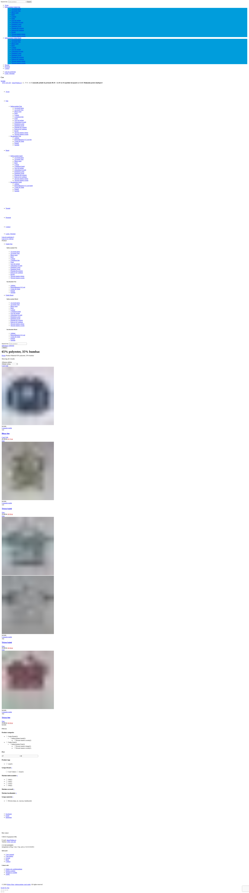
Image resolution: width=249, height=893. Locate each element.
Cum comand (10, 854)
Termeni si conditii (11, 872)
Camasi (13, 16)
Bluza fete (6, 433)
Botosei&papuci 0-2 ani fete (23, 139)
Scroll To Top (5, 888)
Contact (7, 68)
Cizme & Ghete (19, 141)
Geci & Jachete (16, 20)
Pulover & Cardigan (17, 30)
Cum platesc (9, 856)
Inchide (3, 81)
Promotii (7, 67)
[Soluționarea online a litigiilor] (31, 881)
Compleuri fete (19, 117)
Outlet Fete (9, 244)
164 (10, 785)
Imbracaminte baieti (17, 156)
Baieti (7, 150)
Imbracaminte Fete (16, 106)
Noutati (7, 65)
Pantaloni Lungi (16, 24)
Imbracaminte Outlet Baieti (13, 38)
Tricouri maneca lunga (18, 34)
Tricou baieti (7, 509)
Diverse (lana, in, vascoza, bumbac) (20, 801)
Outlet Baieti (9, 295)
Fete (7, 101)
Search (29, 2)
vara (10, 764)
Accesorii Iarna (16, 9)
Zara (3, 512)
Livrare (8, 858)
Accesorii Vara (16, 11)
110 (10, 781)
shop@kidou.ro (17, 83)
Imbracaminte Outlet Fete (12, 7)
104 (10, 779)
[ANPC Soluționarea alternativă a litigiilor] (11, 881)
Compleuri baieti (19, 166)
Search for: (4, 2)
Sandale (16, 145)
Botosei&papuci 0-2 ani (18, 287)
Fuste (13, 18)
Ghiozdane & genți (17, 22)
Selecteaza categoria (8, 345)
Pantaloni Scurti (16, 26)
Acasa (6, 5)
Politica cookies (10, 871)
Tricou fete (6, 718)
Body (13, 14)
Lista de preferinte (10, 72)
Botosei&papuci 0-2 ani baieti (23, 185)
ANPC (8, 874)
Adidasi (16, 138)
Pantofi (16, 143)
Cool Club (5, 437)
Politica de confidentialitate (14, 869)
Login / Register (10, 73)
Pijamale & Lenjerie (17, 28)
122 (10, 783)
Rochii (13, 32)
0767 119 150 (6, 83)
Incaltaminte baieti (16, 182)
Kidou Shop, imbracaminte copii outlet (19, 884)
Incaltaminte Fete (16, 136)
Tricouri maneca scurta (18, 36)
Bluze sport (14, 13)
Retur (7, 860)
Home (4, 355)
